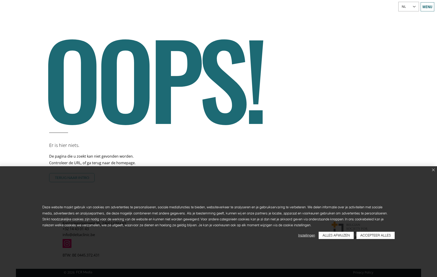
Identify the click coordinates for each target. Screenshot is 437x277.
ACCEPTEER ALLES (375, 235)
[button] (427, 6)
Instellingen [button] (306, 235)
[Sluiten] (433, 170)
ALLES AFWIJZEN (336, 235)
